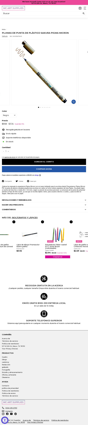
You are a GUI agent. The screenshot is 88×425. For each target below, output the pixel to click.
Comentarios (9, 209)
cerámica (5, 362)
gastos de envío (10, 157)
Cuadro (4, 357)
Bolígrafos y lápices (25, 217)
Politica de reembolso (10, 344)
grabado (5, 367)
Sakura (4, 36)
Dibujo (4, 359)
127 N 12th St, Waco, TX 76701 (13, 346)
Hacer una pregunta (12, 205)
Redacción (6, 365)
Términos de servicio (10, 341)
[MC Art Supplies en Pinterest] (15, 414)
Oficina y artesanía (9, 375)
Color (4, 111)
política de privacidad (10, 388)
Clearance (6, 377)
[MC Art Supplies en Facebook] (7, 414)
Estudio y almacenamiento (12, 372)
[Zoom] (74, 102)
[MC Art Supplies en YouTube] (11, 414)
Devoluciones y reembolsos (16, 200)
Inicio (4, 29)
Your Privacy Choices (10, 349)
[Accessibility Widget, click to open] (4, 420)
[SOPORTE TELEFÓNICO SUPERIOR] (44, 313)
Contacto (5, 386)
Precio (5, 121)
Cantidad (6, 147)
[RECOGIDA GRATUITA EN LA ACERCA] (44, 278)
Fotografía (6, 370)
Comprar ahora (44, 169)
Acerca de (6, 338)
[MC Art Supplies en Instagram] (3, 414)
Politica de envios (9, 393)
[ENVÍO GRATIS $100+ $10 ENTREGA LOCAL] (44, 296)
